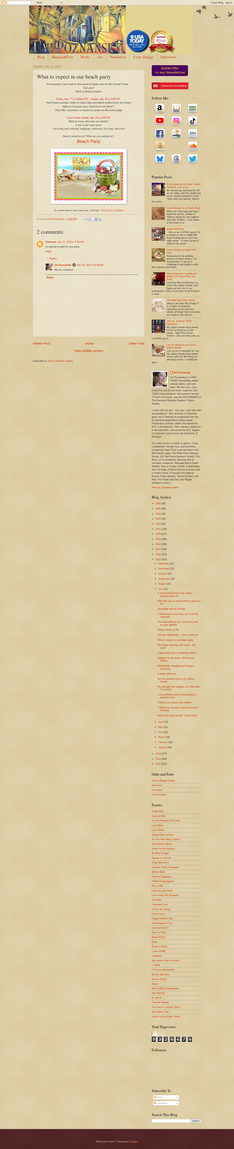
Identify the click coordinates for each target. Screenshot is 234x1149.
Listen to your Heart (162, 890)
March (162, 737)
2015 (158, 559)
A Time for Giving (161, 909)
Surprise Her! (159, 816)
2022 (158, 523)
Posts (159, 1097)
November (164, 568)
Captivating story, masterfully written (177, 652)
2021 (158, 529)
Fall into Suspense (161, 876)
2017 (158, 549)
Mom (154, 942)
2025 (158, 508)
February (163, 742)
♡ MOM (156, 965)
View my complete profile (165, 487)
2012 (158, 763)
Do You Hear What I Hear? (166, 839)
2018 (158, 544)
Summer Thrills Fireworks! (166, 867)
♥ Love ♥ (156, 997)
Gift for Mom (158, 872)
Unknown (51, 242)
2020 (158, 534)
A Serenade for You (162, 923)
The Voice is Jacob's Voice (166, 1007)
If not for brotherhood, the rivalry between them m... (175, 594)
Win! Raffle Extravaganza (165, 988)
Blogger (133, 1141)
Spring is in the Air (161, 858)
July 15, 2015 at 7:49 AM (70, 242)
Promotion (118, 56)
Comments (162, 1103)
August (162, 583)
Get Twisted (158, 993)
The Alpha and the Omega (171, 608)
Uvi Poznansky (62, 265)
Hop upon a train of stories (166, 960)
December (164, 563)
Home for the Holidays (163, 848)
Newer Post (41, 343)
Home (89, 343)
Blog (40, 56)
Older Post (136, 343)
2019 (158, 539)
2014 (158, 753)
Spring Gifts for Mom (163, 834)
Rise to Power (159, 979)
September (164, 578)
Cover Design (143, 56)
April (161, 732)
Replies (53, 258)
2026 (158, 503)
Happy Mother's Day (162, 918)
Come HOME (159, 951)
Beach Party (89, 141)
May (161, 727)
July (160, 589)
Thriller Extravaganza (163, 881)
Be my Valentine (160, 974)
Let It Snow (158, 830)
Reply (49, 251)
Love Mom (157, 825)
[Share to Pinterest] (100, 219)
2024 (158, 513)
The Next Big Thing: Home (181, 300)
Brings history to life (168, 629)
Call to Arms (158, 913)
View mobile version (88, 351)
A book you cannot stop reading (174, 702)
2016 (158, 554)
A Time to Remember (163, 969)
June (161, 722)
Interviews (168, 56)
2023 (158, 518)
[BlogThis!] (89, 219)
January (162, 747)
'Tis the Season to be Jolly (166, 820)
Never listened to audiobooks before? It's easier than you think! (182, 276)
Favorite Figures (160, 1002)
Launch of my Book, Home (166, 1016)
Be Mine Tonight (160, 853)
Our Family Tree (160, 1011)
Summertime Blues (162, 844)
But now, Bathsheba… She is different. (178, 634)
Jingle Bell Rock (175, 229)
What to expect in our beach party (175, 640)
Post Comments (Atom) (60, 361)
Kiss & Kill (157, 885)
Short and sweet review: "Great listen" (178, 715)
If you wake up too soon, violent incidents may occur (184, 185)
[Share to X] (93, 219)
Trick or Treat (159, 932)
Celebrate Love (160, 904)
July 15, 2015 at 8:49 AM (90, 265)
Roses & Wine (159, 946)
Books (85, 56)
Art (100, 56)
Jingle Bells (158, 811)
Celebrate (157, 955)
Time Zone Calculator (112, 210)
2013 (158, 759)
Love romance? (160, 927)
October (162, 573)
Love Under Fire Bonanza (165, 895)
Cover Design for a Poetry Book (183, 208)
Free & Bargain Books (163, 780)
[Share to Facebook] (96, 219)
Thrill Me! (157, 900)
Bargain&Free (62, 56)
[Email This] (86, 219)
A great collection (167, 673)
